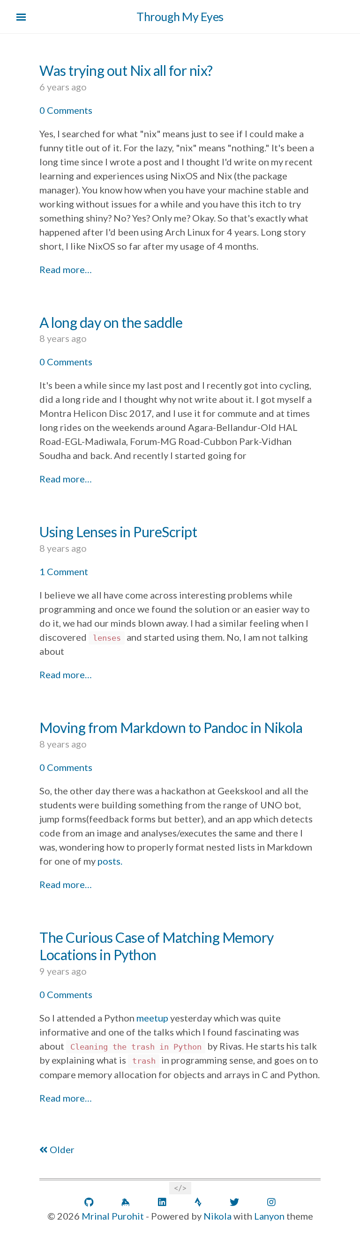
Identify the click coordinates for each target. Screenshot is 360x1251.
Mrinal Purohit (113, 1215)
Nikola (217, 1215)
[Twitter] (234, 1202)
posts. (110, 860)
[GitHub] (88, 1202)
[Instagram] (271, 1202)
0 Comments (65, 110)
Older (61, 1149)
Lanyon (269, 1215)
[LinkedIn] (162, 1202)
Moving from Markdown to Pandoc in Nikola (170, 727)
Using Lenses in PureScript (118, 531)
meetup (152, 1017)
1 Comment (63, 571)
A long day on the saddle (110, 322)
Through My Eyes (180, 16)
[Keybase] (125, 1202)
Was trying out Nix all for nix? (126, 70)
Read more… (65, 269)
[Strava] (198, 1202)
